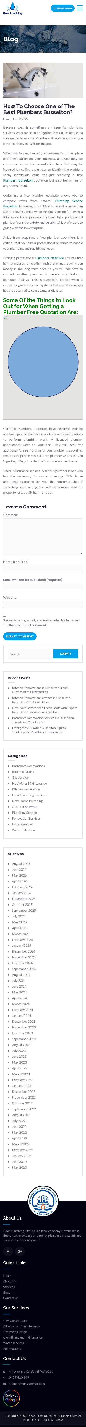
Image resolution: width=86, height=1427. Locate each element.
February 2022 (22, 1150)
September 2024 (24, 969)
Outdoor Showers (24, 807)
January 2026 (21, 893)
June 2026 (19, 869)
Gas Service (20, 777)
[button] (80, 8)
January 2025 (21, 945)
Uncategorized (22, 824)
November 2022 (24, 1097)
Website (9, 597)
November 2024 (24, 957)
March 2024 (21, 1004)
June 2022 (19, 1126)
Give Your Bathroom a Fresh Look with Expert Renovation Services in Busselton (44, 710)
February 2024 (22, 1010)
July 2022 (19, 1121)
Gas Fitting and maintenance (23, 1337)
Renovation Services (26, 818)
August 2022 (21, 1115)
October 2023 (22, 1033)
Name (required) (16, 562)
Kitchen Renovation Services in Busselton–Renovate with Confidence (42, 700)
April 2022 (19, 1138)
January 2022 (21, 1156)
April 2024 (19, 998)
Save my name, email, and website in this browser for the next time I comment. (41, 622)
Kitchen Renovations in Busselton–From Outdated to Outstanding (40, 690)
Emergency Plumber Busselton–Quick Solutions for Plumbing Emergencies (39, 730)
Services (9, 1287)
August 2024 (21, 975)
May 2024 (19, 992)
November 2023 (24, 1027)
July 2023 (19, 1050)
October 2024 (22, 963)
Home (7, 1275)
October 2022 (22, 1103)
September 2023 (24, 1039)
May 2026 (19, 875)
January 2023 (21, 1086)
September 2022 (24, 1109)
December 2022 (23, 1091)
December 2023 (23, 1021)
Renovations (12, 1348)
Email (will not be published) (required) (32, 580)
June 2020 (19, 1161)
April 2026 (19, 881)
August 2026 (21, 864)
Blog (6, 1292)
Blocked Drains (23, 771)
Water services (13, 1343)
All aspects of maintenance (21, 1326)
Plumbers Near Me (49, 258)
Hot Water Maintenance (29, 783)
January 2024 (21, 1015)
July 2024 (19, 980)
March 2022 (21, 1144)
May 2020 (19, 1167)
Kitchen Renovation (26, 789)
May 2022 (19, 1132)
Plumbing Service (24, 812)
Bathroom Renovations (28, 766)
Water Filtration (23, 830)
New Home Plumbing (27, 801)
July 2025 (19, 916)
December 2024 (23, 951)
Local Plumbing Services (29, 795)
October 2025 (22, 904)
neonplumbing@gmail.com (27, 1383)
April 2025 (19, 928)
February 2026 (22, 887)
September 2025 (24, 910)
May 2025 (19, 922)
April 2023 (19, 1068)
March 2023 (21, 1074)
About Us (9, 1281)
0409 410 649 (64, 8)
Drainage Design (15, 1332)
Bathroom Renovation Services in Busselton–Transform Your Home (44, 720)
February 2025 (22, 939)
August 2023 (21, 1045)
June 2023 (19, 1056)
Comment (11, 515)
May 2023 (19, 1062)
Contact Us (11, 1298)
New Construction (15, 1320)
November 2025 (24, 899)
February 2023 (22, 1080)
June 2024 (19, 986)
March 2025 (21, 934)
